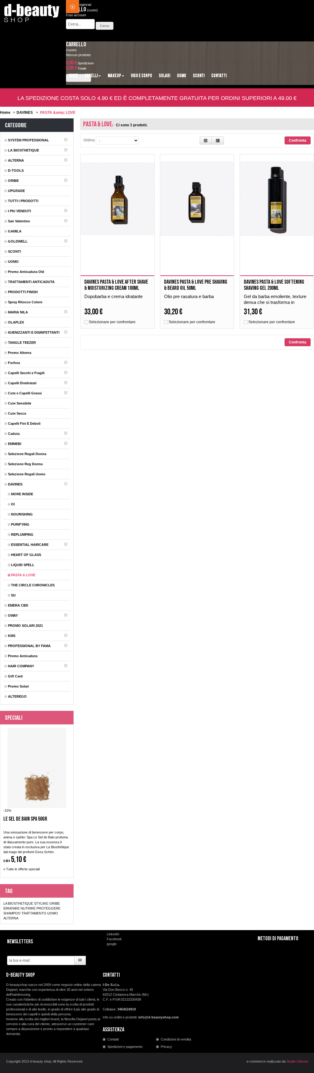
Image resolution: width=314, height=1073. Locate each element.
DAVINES (25, 112)
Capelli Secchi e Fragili (26, 373)
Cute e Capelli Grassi (25, 393)
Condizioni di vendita (176, 1039)
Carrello (76, 44)
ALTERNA (16, 160)
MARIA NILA (18, 312)
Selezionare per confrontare (112, 322)
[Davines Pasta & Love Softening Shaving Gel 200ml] (276, 199)
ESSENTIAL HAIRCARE (29, 544)
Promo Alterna (19, 352)
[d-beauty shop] (32, 11)
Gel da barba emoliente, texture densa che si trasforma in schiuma (275, 302)
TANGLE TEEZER (22, 342)
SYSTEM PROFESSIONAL (28, 140)
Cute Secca (17, 413)
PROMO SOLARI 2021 (25, 625)
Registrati (84, 4)
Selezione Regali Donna (27, 454)
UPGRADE (16, 191)
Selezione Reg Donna (25, 464)
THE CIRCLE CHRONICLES (33, 585)
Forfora (14, 363)
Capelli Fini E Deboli (24, 423)
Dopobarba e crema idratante (113, 296)
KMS (11, 636)
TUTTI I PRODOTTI (23, 201)
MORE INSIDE (22, 494)
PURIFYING (20, 524)
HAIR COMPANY (21, 666)
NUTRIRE (28, 908)
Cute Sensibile (19, 403)
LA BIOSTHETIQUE (23, 150)
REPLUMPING (22, 534)
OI (13, 504)
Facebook (114, 939)
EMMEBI (14, 444)
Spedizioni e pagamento (125, 1046)
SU (13, 595)
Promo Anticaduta (22, 656)
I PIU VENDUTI (19, 211)
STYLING (41, 903)
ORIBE (13, 180)
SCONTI (14, 251)
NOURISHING (22, 514)
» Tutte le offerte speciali (21, 869)
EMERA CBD (18, 605)
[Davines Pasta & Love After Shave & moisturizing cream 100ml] (117, 199)
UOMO (13, 261)
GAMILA (14, 231)
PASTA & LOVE (23, 575)
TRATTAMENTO (33, 913)
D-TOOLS (16, 170)
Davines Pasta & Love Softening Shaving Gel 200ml (274, 285)
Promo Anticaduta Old (26, 272)
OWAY (13, 615)
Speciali (13, 718)
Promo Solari (18, 686)
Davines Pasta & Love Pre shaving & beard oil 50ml (195, 285)
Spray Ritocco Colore (25, 302)
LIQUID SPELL (22, 565)
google (112, 944)
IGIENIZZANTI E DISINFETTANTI (33, 332)
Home (5, 112)
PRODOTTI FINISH (23, 292)
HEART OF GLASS (26, 555)
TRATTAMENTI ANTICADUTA (31, 282)
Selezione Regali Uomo (26, 474)
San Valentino (19, 221)
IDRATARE (11, 908)
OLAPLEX (16, 322)
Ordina (89, 140)
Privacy (166, 1046)
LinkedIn (113, 934)
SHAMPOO (12, 913)
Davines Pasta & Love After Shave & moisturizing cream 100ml (116, 285)
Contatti (113, 1039)
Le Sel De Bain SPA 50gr (25, 819)
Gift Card (15, 676)
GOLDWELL (18, 241)
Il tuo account (76, 15)
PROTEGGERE (48, 908)
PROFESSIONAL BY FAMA (29, 646)
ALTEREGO (17, 696)
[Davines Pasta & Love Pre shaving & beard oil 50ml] (197, 199)
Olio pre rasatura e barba (189, 296)
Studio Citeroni (297, 1061)
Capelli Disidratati (22, 383)
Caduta (14, 433)
